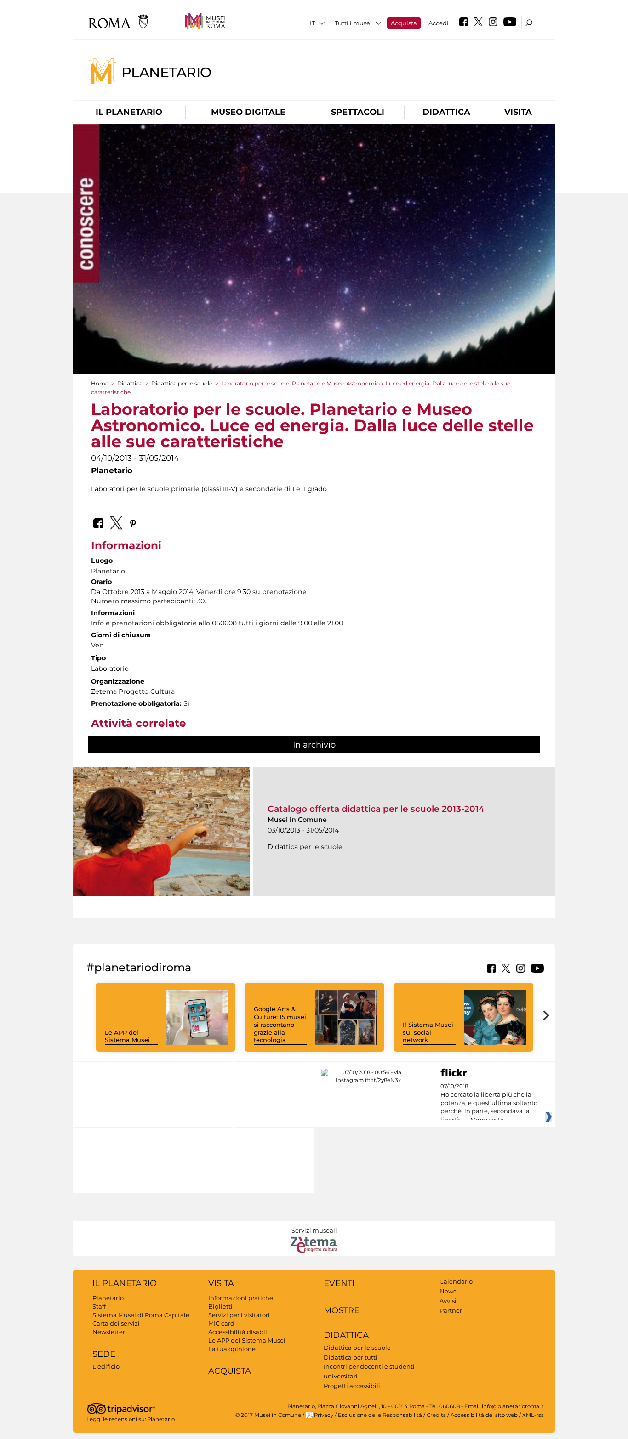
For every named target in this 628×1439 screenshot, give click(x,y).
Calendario (456, 1281)
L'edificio (106, 1366)
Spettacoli (357, 112)
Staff (99, 1306)
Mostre (342, 1310)
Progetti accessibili (352, 1385)
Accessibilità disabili (238, 1332)
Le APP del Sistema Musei (127, 1036)
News (448, 1291)
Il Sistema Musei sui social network (428, 1032)
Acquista (404, 23)
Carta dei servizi (116, 1323)
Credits (436, 1415)
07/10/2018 (488, 1103)
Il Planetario (129, 112)
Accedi (438, 23)
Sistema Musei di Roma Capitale (140, 1315)
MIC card (221, 1323)
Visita (518, 112)
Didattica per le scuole (181, 383)
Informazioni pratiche (240, 1298)
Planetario (166, 71)
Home (99, 383)
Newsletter (108, 1332)
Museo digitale (248, 112)
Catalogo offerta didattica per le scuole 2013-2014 (376, 809)
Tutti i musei (353, 23)
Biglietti (220, 1306)
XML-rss (533, 1415)
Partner (451, 1310)
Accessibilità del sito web (484, 1415)
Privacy (323, 1415)
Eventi (339, 1283)
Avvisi (448, 1300)
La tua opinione (232, 1349)
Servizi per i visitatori (239, 1315)
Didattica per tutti (350, 1357)
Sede (103, 1354)
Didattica (446, 112)
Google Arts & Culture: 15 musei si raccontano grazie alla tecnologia (280, 1024)
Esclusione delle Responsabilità (380, 1415)
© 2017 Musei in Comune (268, 1415)
